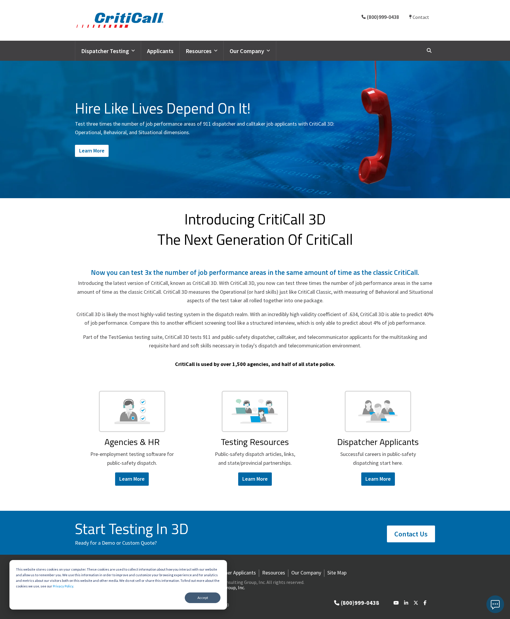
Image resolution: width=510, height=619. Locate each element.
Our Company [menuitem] (306, 572)
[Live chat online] (495, 604)
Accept (202, 598)
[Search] (429, 50)
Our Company (247, 51)
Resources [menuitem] (273, 572)
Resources (199, 51)
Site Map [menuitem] (336, 572)
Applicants (160, 51)
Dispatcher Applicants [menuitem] (232, 572)
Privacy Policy (63, 586)
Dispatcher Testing (105, 51)
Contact (420, 17)
